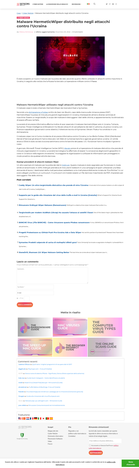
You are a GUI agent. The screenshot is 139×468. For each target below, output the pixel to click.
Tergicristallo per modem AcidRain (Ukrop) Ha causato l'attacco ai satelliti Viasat (56, 213)
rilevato (67, 148)
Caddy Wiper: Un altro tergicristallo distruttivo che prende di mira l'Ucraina (53, 185)
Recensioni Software (55, 438)
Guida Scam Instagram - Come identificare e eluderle (46, 378)
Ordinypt (66, 165)
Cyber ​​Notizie (38, 4)
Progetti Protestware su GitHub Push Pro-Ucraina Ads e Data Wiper (50, 232)
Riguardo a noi (73, 431)
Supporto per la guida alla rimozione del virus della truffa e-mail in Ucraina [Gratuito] (58, 195)
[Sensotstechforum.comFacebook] (110, 4)
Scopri (50, 427)
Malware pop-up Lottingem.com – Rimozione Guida (43, 401)
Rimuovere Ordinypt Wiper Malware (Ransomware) (42, 205)
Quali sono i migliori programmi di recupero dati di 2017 (52, 364)
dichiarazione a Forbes (38, 112)
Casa (19, 13)
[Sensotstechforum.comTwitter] (107, 4)
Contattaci (71, 436)
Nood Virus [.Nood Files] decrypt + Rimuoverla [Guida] (43, 382)
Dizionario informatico (55, 436)
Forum (50, 444)
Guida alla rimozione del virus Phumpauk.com (43, 396)
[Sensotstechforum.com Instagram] (116, 4)
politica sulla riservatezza (77, 433)
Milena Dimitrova (26, 32)
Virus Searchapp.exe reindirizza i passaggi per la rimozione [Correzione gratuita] (54, 392)
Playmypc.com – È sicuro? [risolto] (40, 369)
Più (69, 427)
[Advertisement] (69, 94)
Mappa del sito (53, 431)
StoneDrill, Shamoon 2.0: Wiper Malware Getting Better (44, 252)
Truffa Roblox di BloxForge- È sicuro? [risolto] (44, 387)
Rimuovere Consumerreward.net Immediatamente (46, 405)
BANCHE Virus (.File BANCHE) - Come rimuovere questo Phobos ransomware (54, 222)
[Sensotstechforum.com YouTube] (113, 4)
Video (50, 441)
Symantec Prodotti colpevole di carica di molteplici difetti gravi (48, 242)
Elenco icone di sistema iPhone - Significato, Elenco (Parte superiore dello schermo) (54, 373)
